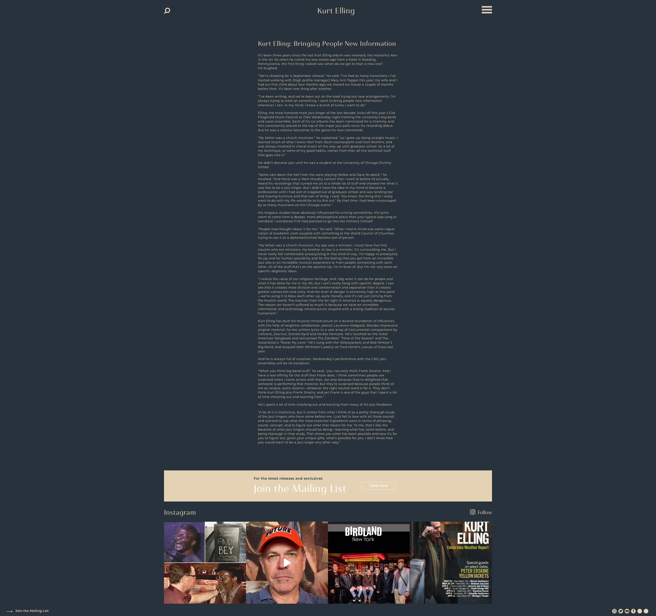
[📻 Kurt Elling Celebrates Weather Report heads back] (451, 563)
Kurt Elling (336, 10)
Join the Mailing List (32, 611)
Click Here (379, 486)
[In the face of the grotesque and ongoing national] (369, 563)
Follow (485, 512)
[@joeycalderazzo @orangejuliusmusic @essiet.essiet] (287, 563)
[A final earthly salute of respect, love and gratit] (205, 563)
